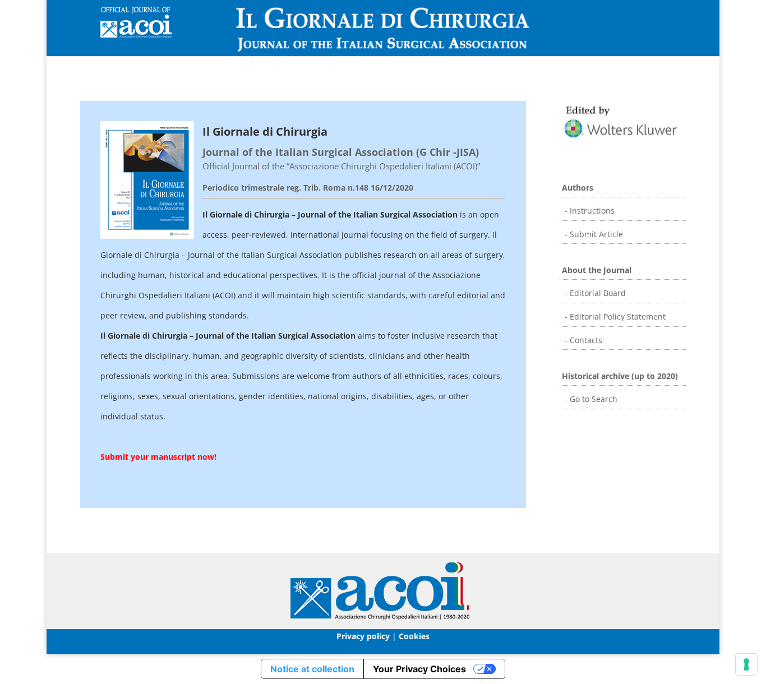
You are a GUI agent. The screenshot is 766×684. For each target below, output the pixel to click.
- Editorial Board (594, 293)
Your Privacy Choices (419, 668)
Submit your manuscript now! (158, 456)
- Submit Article (592, 234)
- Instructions (588, 210)
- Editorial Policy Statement (614, 316)
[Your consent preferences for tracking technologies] (746, 664)
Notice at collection (312, 668)
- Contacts (582, 340)
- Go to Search (589, 399)
